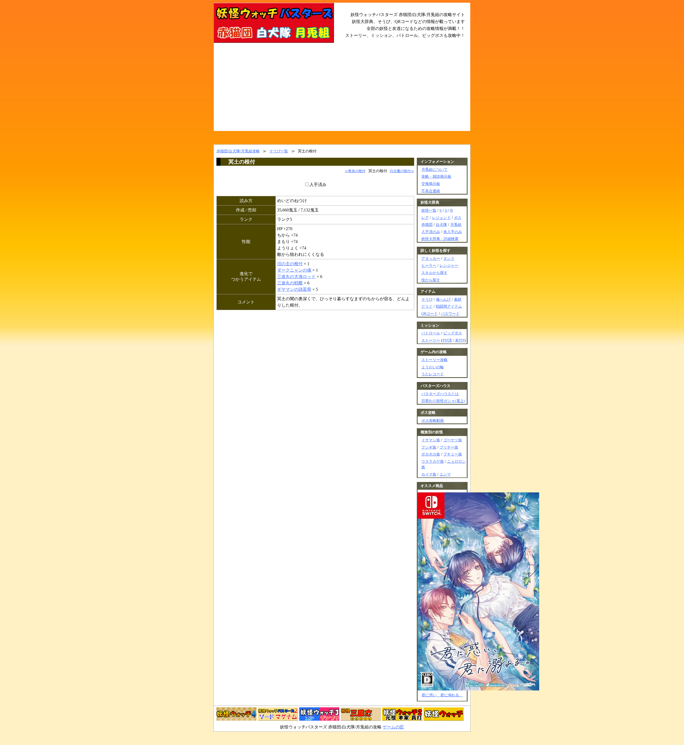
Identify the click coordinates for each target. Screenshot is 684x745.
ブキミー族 (452, 454)
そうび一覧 (278, 151)
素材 (457, 299)
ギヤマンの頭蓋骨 (294, 289)
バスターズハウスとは (440, 394)
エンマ (445, 474)
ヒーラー (428, 265)
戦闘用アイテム (449, 306)
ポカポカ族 (430, 454)
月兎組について (434, 169)
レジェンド (441, 217)
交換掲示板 (430, 184)
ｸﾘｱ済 (447, 340)
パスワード (450, 313)
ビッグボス (452, 333)
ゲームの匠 (393, 727)
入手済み (318, 184)
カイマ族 (428, 474)
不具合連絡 (430, 191)
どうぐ (427, 306)
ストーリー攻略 (434, 360)
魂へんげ (443, 299)
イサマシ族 (430, 440)
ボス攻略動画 (432, 420)
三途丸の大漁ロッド (296, 276)
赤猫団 (427, 224)
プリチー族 (449, 447)
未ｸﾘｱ (459, 340)
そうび (427, 299)
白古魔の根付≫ (402, 171)
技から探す (430, 280)
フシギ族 (428, 447)
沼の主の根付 (290, 263)
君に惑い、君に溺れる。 (442, 695)
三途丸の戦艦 (290, 283)
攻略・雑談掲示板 (436, 176)
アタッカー (430, 258)
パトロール (430, 333)
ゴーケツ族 (452, 440)
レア (425, 217)
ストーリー (430, 340)
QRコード (429, 313)
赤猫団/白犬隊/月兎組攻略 (238, 151)
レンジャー (449, 265)
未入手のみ (452, 232)
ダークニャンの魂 (294, 270)
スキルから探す (434, 273)
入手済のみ (430, 232)
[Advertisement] (342, 90)
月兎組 (455, 224)
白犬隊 (441, 224)
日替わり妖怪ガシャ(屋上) (443, 401)
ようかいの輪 (432, 367)
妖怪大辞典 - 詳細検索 (439, 239)
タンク (448, 258)
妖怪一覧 (428, 210)
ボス (457, 217)
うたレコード (432, 374)
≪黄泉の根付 (355, 171)
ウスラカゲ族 (432, 461)
